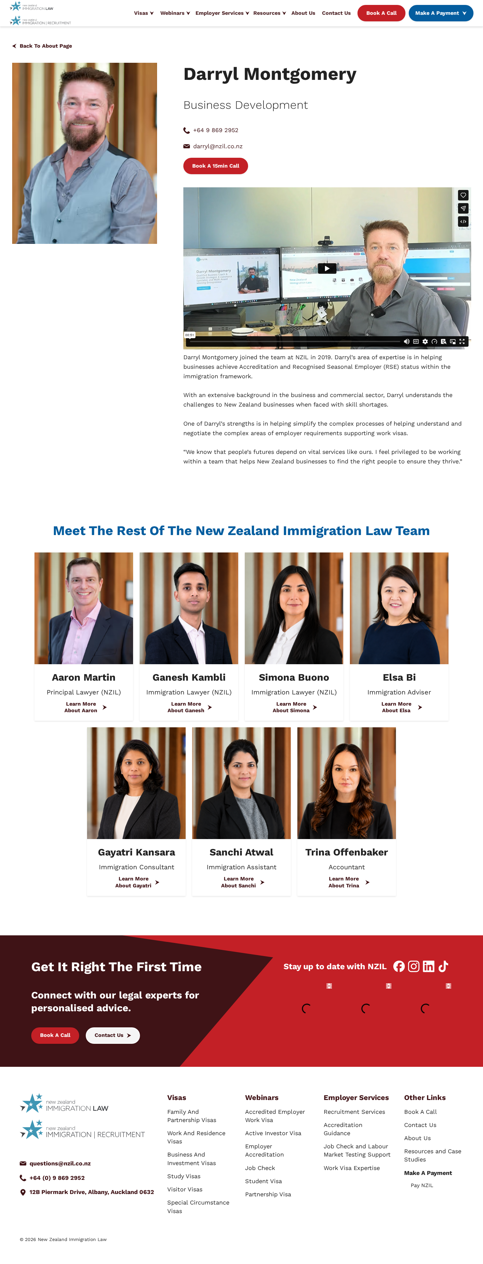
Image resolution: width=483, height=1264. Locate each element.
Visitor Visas (184, 1189)
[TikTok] (443, 966)
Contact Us (336, 13)
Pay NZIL (422, 1185)
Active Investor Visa (273, 1133)
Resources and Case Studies (432, 1155)
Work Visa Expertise (352, 1167)
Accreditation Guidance (343, 1128)
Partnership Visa (268, 1194)
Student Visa (263, 1181)
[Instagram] (414, 966)
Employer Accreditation (264, 1150)
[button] (144, 13)
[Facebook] (399, 966)
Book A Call (420, 1111)
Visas (141, 13)
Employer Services (220, 13)
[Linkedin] (428, 966)
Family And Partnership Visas (191, 1115)
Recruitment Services (354, 1111)
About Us (303, 13)
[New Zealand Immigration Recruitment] (40, 20)
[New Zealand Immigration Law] (31, 6)
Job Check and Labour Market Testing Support (357, 1150)
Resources (267, 13)
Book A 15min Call (215, 166)
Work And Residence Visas (196, 1137)
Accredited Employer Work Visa (275, 1115)
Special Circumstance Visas (198, 1206)
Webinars (172, 13)
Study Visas (183, 1176)
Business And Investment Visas (191, 1158)
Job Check (260, 1167)
